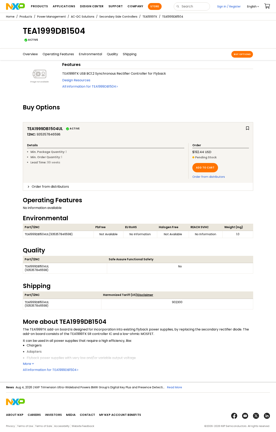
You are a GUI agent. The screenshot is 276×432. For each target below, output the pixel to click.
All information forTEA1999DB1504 (89, 86)
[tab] (138, 187)
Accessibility (62, 426)
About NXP (15, 415)
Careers (34, 415)
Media (71, 415)
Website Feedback (83, 426)
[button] (253, 6)
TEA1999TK (149, 17)
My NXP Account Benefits (120, 415)
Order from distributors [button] (50, 186)
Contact (87, 415)
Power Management (51, 17)
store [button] (154, 6)
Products (26, 17)
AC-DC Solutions (82, 17)
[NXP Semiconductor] (15, 6)
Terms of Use (25, 426)
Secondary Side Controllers (118, 17)
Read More (174, 387)
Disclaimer (145, 295)
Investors (53, 415)
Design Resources (76, 80)
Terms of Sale (43, 426)
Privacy (10, 426)
